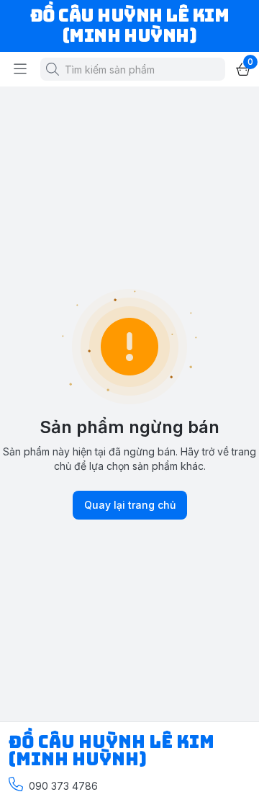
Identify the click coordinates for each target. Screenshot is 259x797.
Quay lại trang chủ (130, 505)
